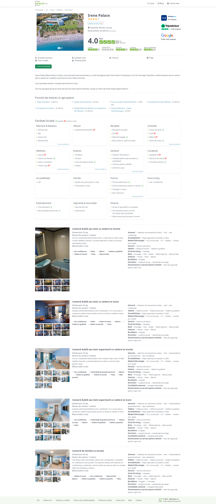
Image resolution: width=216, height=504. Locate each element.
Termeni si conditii (63, 500)
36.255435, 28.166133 (103, 31)
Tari (47, 10)
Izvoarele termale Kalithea (159, 102)
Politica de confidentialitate (84, 500)
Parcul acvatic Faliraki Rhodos (124, 102)
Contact (139, 500)
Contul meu (120, 500)
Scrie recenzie (44, 66)
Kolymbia (59, 10)
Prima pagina (39, 10)
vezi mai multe (63, 144)
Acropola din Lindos (45, 108)
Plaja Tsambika (43, 102)
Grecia (52, 10)
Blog (130, 500)
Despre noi (47, 500)
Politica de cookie (105, 500)
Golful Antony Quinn (83, 102)
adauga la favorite (95, 23)
